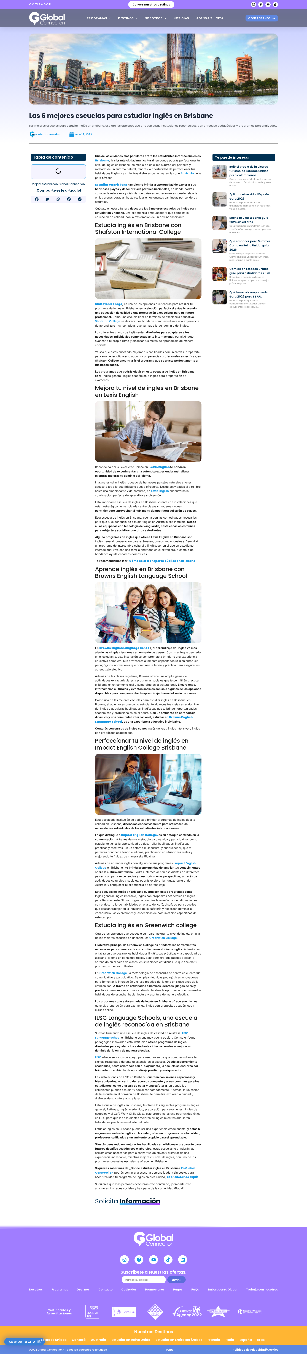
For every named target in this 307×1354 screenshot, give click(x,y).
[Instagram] (253, 4)
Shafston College (107, 321)
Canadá (79, 1340)
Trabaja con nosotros (262, 1289)
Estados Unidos (53, 1340)
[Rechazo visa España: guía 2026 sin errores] (219, 223)
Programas (97, 18)
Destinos (126, 18)
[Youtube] (268, 4)
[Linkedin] (182, 1259)
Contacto (105, 1289)
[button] (37, 199)
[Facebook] (138, 1259)
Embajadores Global (222, 1289)
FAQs (195, 1289)
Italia (229, 1340)
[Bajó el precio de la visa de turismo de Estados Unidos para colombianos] (219, 172)
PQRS (170, 1350)
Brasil (261, 1340)
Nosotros (154, 18)
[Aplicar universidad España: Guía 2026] (219, 199)
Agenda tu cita (209, 18)
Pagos (177, 1289)
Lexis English (160, 491)
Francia (214, 1340)
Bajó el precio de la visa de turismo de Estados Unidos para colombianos (248, 171)
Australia (188, 173)
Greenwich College (163, 938)
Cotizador (128, 1289)
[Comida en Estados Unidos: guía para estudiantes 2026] (219, 274)
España (245, 1340)
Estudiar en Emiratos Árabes (179, 1340)
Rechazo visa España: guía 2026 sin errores (248, 220)
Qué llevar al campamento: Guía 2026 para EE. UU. (249, 294)
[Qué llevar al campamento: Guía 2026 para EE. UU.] (219, 297)
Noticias (181, 18)
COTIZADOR (40, 4)
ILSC (98, 1057)
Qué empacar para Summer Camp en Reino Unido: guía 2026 (249, 245)
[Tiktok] (275, 4)
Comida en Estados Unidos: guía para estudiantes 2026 (249, 271)
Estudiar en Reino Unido (131, 1340)
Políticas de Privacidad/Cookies (255, 1350)
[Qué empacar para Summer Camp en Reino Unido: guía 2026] (219, 246)
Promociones (155, 1289)
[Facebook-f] (260, 4)
